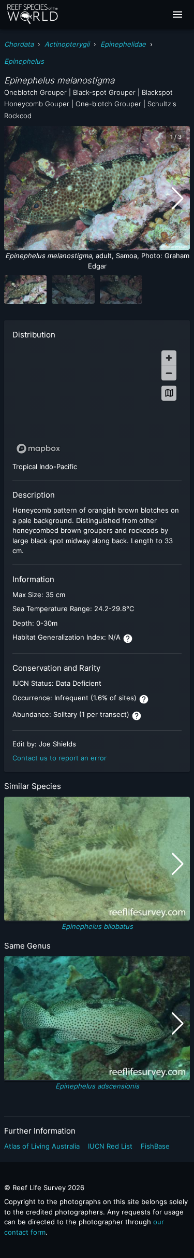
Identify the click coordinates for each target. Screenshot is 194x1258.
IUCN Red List (110, 1146)
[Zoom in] (168, 357)
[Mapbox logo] (38, 449)
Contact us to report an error (59, 758)
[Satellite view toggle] (168, 393)
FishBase (155, 1146)
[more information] (128, 638)
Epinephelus (24, 61)
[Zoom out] (168, 372)
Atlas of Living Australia (42, 1146)
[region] (97, 401)
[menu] (177, 14)
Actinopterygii (66, 44)
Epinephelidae (123, 44)
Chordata (19, 44)
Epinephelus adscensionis (97, 1086)
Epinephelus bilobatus (97, 926)
